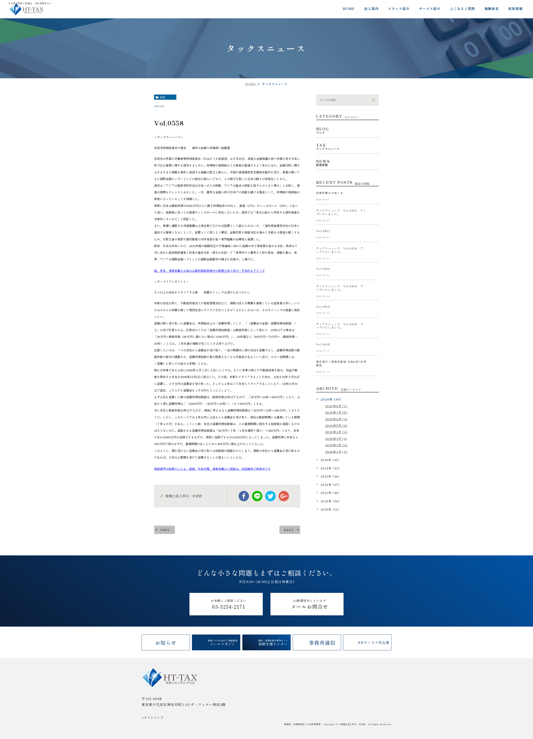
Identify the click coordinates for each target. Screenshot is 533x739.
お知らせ (165, 642)
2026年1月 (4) (336, 451)
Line (257, 496)
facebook (244, 496)
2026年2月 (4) (336, 445)
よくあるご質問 (462, 8)
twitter (270, 496)
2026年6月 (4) (336, 419)
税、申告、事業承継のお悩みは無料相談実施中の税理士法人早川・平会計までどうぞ (209, 271)
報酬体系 (491, 8)
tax (162, 97)
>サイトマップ (153, 717)
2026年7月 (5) (336, 412)
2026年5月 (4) (336, 425)
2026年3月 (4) (336, 439)
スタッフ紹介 (399, 8)
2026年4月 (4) (336, 432)
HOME (349, 8)
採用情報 (515, 8)
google (284, 496)
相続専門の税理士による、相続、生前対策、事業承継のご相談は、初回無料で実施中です (212, 469)
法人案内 (371, 8)
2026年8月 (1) (336, 406)
